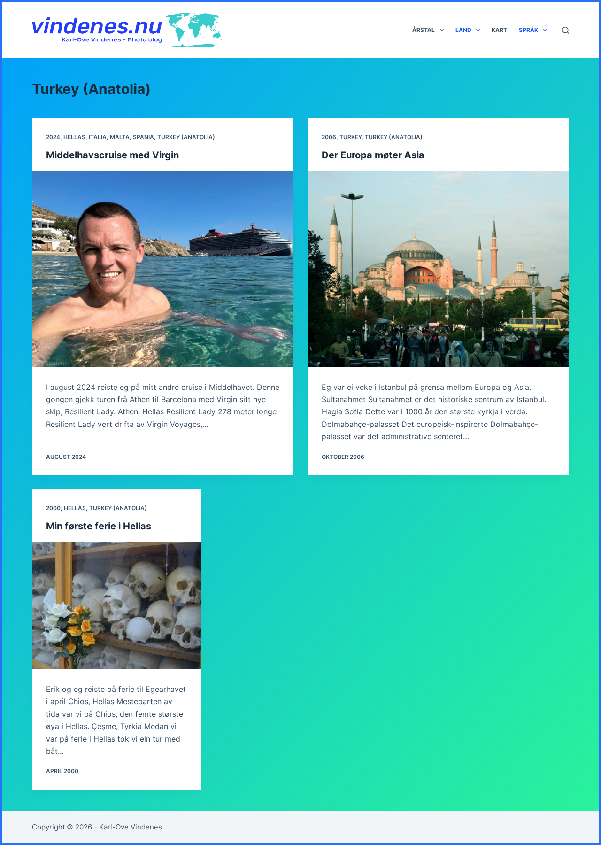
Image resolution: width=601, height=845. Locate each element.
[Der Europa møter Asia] (438, 269)
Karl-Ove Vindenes (130, 826)
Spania (143, 136)
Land (463, 29)
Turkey (350, 136)
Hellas (74, 136)
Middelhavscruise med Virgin (112, 155)
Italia (98, 136)
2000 (53, 508)
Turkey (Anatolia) (186, 136)
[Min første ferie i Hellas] (116, 605)
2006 (329, 136)
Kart (499, 29)
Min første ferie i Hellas (98, 526)
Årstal (423, 29)
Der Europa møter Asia (373, 155)
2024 (53, 136)
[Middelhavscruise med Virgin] (162, 269)
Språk (528, 29)
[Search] (565, 30)
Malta (120, 136)
